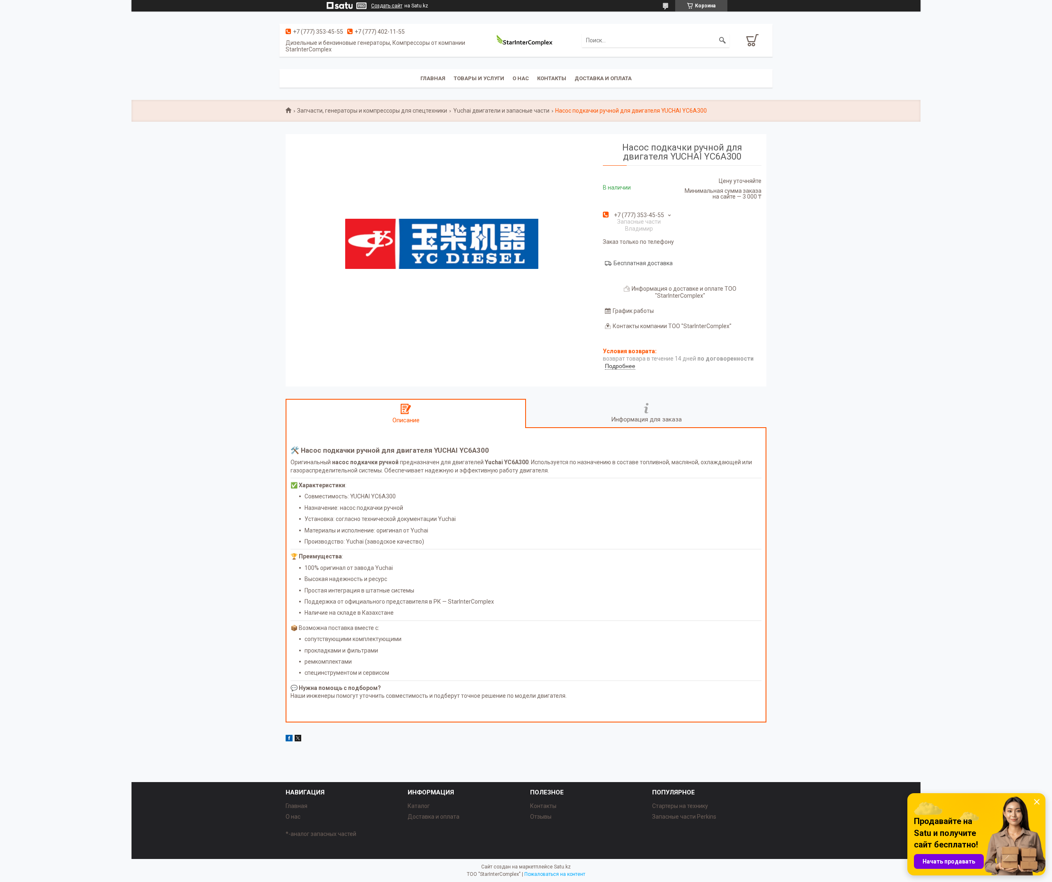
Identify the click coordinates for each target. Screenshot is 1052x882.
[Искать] (722, 40)
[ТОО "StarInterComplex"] (526, 40)
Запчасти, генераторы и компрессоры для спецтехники (372, 110)
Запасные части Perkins (684, 816)
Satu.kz (562, 867)
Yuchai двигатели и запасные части (501, 110)
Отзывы (540, 816)
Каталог (419, 806)
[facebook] (289, 739)
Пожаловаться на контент (554, 874)
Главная (432, 78)
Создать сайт (386, 6)
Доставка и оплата (603, 78)
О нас (520, 78)
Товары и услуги (479, 78)
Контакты (551, 78)
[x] (298, 739)
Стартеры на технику (680, 806)
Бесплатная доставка (643, 263)
